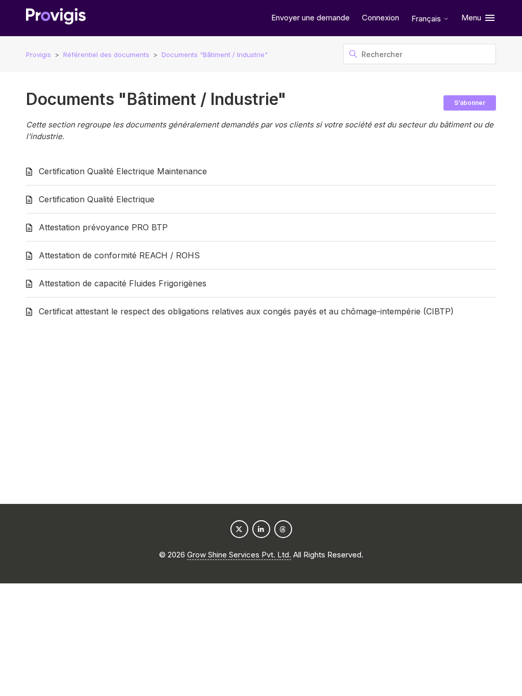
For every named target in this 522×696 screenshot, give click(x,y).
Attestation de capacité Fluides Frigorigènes (122, 283)
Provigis (38, 54)
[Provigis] (56, 18)
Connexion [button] (380, 17)
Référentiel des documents (106, 54)
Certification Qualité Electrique (96, 199)
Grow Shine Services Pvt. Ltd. (239, 554)
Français (427, 18)
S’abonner (469, 102)
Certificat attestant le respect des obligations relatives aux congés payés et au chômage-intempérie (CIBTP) (246, 311)
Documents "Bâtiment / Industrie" (215, 54)
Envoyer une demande (310, 17)
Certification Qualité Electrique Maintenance (123, 171)
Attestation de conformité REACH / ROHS (119, 255)
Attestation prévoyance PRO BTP (103, 227)
